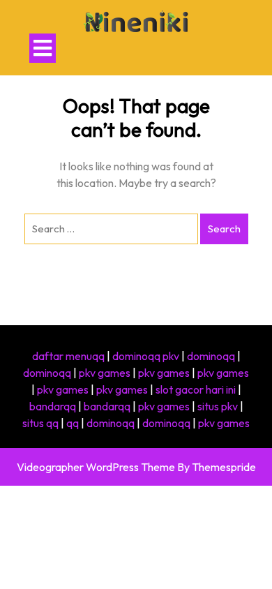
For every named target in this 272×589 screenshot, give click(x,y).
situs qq (40, 423)
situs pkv (217, 406)
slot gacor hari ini (196, 389)
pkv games (104, 373)
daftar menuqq (68, 356)
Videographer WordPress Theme (96, 467)
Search (224, 228)
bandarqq (52, 406)
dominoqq (211, 356)
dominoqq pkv (145, 356)
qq (72, 423)
